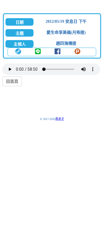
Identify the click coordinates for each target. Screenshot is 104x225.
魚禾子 (59, 118)
